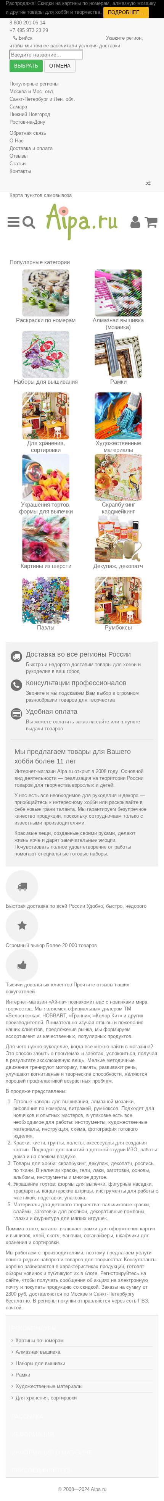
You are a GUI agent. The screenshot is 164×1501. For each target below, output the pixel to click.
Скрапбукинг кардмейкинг (118, 508)
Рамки (118, 381)
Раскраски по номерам (46, 320)
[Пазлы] (45, 600)
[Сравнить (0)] (148, 183)
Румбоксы (118, 627)
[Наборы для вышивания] (45, 354)
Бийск (25, 38)
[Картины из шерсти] (45, 539)
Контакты (20, 171)
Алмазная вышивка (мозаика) (118, 323)
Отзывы (18, 156)
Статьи (18, 163)
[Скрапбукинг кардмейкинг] (118, 477)
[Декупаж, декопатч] (118, 539)
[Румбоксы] (118, 600)
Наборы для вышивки (40, 1363)
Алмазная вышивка (38, 1352)
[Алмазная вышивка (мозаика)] (118, 293)
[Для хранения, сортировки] (45, 416)
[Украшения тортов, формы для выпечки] (45, 477)
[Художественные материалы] (118, 416)
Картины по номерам (40, 1340)
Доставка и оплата (31, 148)
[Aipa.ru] (82, 222)
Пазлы (46, 627)
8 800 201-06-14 (27, 23)
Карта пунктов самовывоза (41, 195)
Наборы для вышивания (46, 381)
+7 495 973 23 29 (29, 30)
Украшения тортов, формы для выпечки (46, 508)
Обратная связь (28, 133)
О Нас (17, 141)
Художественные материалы (118, 446)
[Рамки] (118, 354)
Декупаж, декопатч (118, 566)
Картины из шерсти (46, 566)
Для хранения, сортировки (46, 446)
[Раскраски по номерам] (45, 293)
